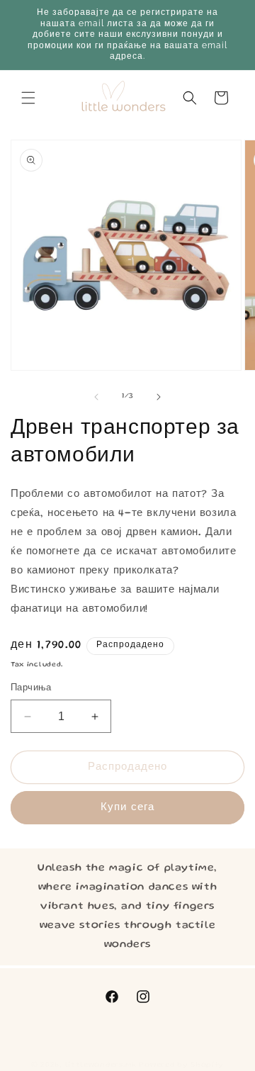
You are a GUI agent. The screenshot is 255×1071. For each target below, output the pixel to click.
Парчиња (31, 688)
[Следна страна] (158, 397)
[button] (28, 97)
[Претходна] (96, 397)
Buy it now (127, 807)
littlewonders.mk (101, 1065)
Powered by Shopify (181, 1065)
